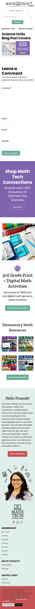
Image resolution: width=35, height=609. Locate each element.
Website (5, 141)
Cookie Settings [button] (8, 605)
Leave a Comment (27, 29)
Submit (17, 22)
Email (4, 130)
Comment (7, 88)
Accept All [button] (18, 605)
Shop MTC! (17, 207)
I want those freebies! (17, 308)
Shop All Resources (17, 377)
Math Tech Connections (17, 4)
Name (5, 118)
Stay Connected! (17, 454)
